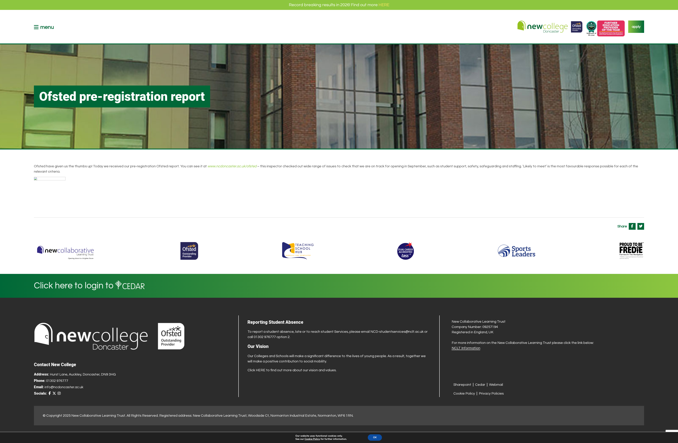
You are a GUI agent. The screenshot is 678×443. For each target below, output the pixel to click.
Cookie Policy (464, 393)
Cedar (480, 384)
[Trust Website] (65, 251)
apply (636, 26)
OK (375, 437)
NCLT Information (466, 348)
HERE (384, 5)
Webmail (496, 384)
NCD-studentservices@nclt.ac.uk (397, 331)
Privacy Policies (491, 393)
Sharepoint (462, 384)
